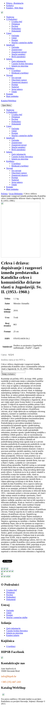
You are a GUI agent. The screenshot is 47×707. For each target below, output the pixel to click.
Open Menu (6, 105)
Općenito (15, 35)
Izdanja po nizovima (19, 66)
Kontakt (9, 94)
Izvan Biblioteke (16, 194)
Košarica (10, 5)
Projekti (14, 40)
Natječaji (15, 87)
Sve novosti (16, 78)
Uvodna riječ (16, 21)
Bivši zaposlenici (18, 57)
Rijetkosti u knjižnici (19, 73)
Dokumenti (16, 31)
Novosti (9, 75)
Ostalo (14, 92)
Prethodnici (16, 28)
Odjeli (14, 38)
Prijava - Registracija (14, 3)
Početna (4, 194)
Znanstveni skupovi (19, 82)
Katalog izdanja (12, 635)
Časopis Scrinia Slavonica (22, 64)
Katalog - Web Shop (14, 8)
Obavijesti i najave (19, 80)
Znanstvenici (16, 49)
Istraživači (10, 45)
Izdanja (9, 59)
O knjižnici (16, 71)
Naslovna (10, 17)
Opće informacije (18, 61)
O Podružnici (11, 19)
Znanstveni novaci (19, 52)
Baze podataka (12, 96)
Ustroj (8, 33)
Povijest (14, 26)
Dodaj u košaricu (8, 374)
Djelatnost (15, 24)
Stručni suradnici (18, 54)
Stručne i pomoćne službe (22, 42)
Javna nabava (17, 89)
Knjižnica (10, 68)
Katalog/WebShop (8, 101)
